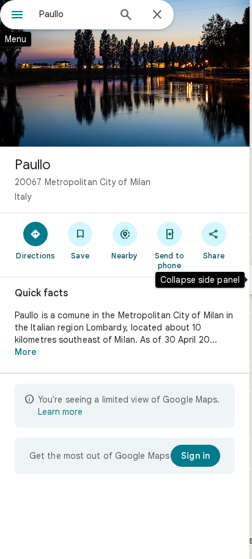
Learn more (60, 411)
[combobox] (74, 14)
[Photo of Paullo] (125, 73)
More (26, 351)
